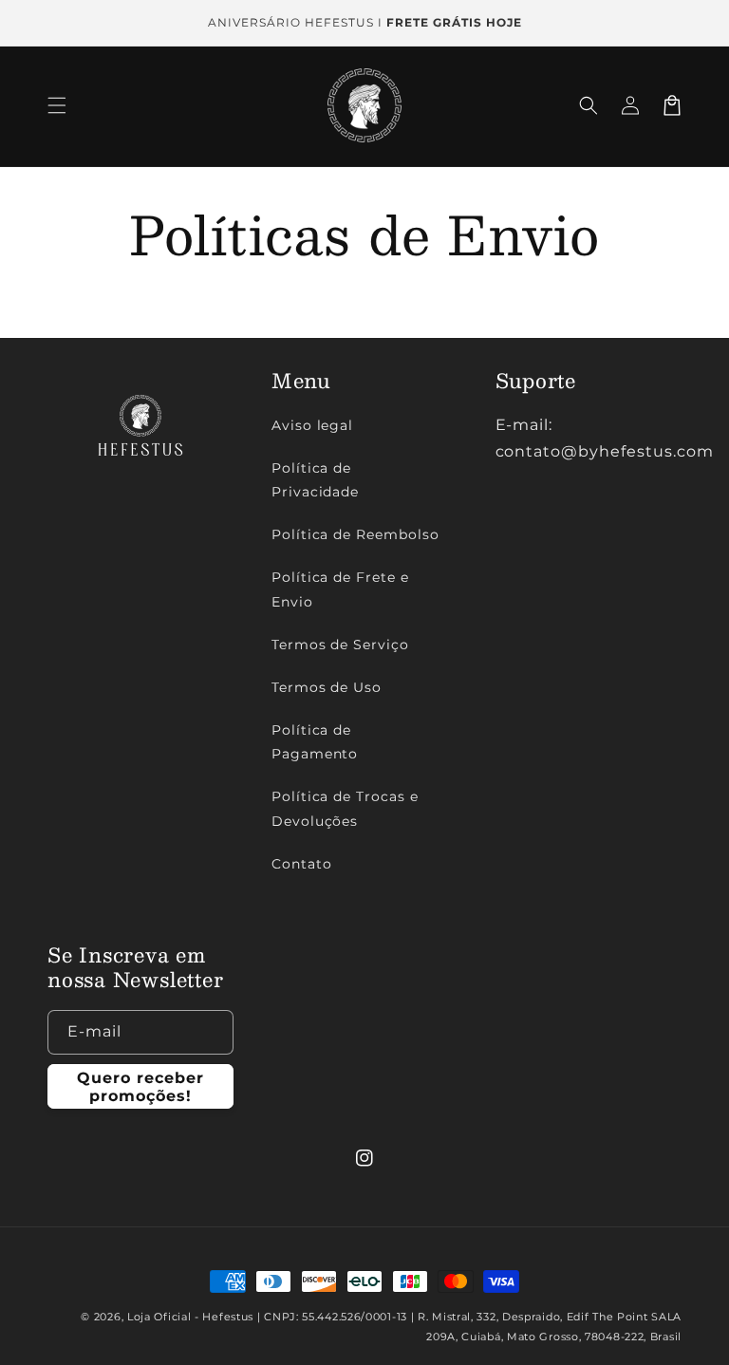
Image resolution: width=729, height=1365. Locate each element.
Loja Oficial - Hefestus (190, 1316)
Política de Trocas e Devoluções (345, 808)
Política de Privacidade (315, 479)
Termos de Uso (326, 687)
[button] (57, 105)
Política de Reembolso (355, 534)
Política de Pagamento (315, 741)
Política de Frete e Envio (340, 589)
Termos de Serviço (340, 644)
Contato (301, 863)
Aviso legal (312, 425)
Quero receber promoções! (140, 1087)
